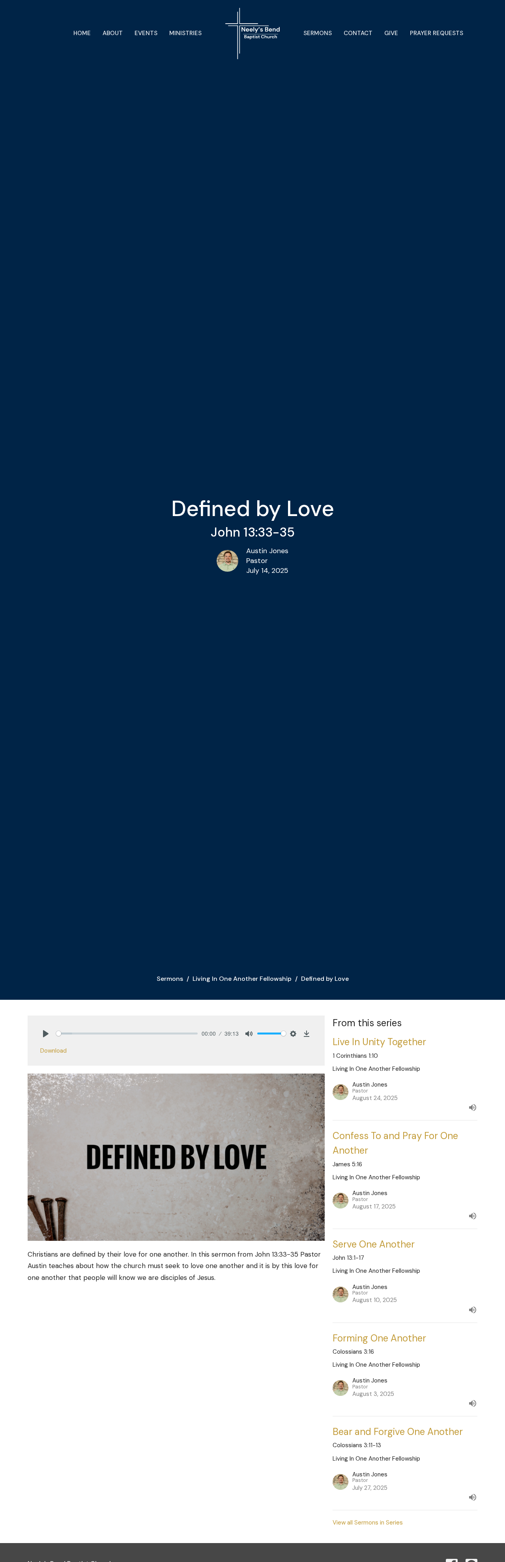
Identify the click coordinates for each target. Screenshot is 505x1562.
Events (146, 33)
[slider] (127, 1033)
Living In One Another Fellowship (242, 979)
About (113, 33)
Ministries (185, 33)
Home (82, 33)
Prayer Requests (436, 33)
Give (391, 33)
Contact (358, 33)
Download (53, 1051)
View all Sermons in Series (368, 1522)
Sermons (317, 33)
